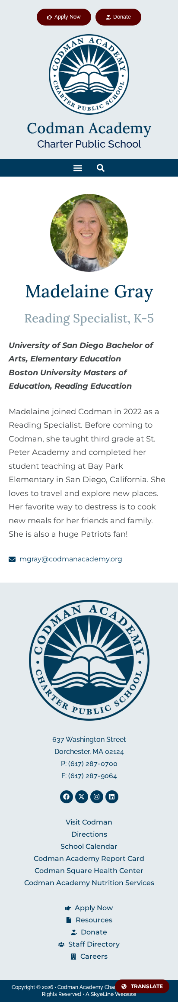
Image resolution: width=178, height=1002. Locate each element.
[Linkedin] (111, 796)
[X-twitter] (81, 796)
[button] (77, 168)
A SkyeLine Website (111, 994)
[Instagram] (96, 796)
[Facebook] (66, 796)
